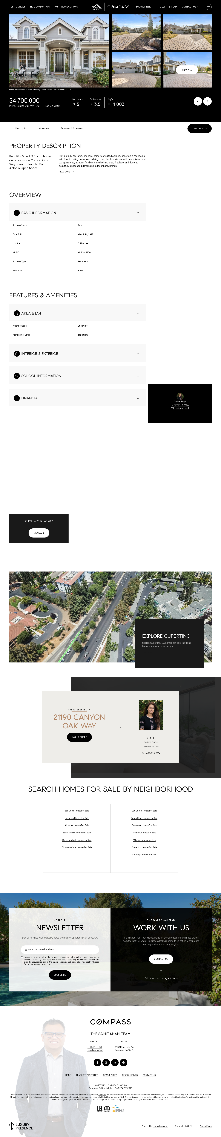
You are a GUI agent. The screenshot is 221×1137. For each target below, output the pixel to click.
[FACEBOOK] (97, 1062)
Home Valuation (40, 6)
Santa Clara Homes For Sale (144, 818)
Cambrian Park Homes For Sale (76, 840)
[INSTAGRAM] (106, 1062)
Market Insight (145, 6)
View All (187, 70)
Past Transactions (66, 6)
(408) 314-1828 (169, 978)
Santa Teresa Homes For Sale (77, 832)
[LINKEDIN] (115, 1062)
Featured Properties (87, 1075)
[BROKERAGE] (123, 1062)
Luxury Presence (160, 1126)
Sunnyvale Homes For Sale (144, 825)
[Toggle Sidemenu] (209, 7)
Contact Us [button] (149, 1075)
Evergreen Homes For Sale (77, 818)
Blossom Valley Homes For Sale (77, 847)
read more (147, 652)
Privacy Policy (46, 964)
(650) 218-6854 (181, 405)
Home (68, 1075)
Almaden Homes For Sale (77, 825)
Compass (102, 1095)
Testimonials (17, 6)
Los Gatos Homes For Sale (144, 811)
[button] (199, 128)
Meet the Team (168, 6)
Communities (110, 1075)
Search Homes (130, 1075)
